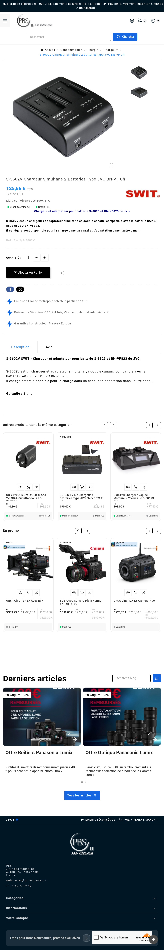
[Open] (5, 20)
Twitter (20, 289)
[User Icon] (132, 20)
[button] (82, 782)
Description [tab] (20, 347)
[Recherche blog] (157, 678)
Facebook (10, 289)
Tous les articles (79, 795)
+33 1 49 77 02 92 (19, 886)
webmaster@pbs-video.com (26, 880)
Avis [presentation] (49, 347)
